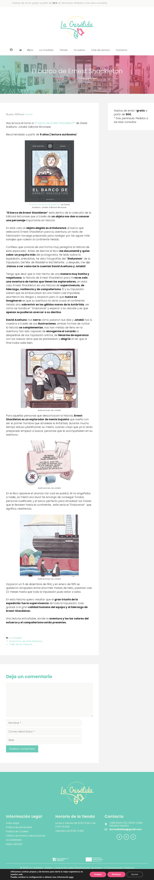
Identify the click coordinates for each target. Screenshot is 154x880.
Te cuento (79, 50)
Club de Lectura (100, 50)
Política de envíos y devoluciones (25, 835)
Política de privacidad (19, 827)
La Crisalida (46, 50)
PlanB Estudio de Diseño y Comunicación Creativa (104, 867)
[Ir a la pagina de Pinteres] (133, 837)
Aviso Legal (12, 823)
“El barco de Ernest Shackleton (54, 123)
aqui (71, 877)
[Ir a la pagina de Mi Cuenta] (11, 49)
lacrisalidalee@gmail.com (125, 829)
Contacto (121, 50)
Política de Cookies (17, 831)
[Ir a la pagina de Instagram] (119, 837)
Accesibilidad (14, 840)
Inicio (61, 78)
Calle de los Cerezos (20, 644)
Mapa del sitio (14, 844)
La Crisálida (71, 78)
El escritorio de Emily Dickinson (25, 641)
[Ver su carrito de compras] (20, 50)
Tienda (63, 50)
